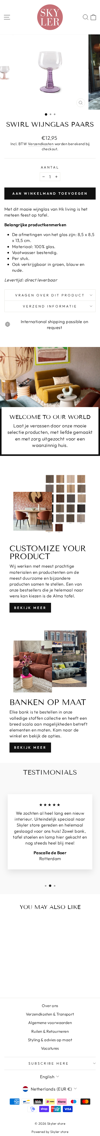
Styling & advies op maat (50, 1039)
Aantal (50, 167)
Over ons (50, 1005)
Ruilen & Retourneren (50, 1031)
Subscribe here (48, 1063)
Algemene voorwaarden (50, 1022)
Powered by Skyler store (50, 1132)
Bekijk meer (30, 608)
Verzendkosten (41, 144)
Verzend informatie (50, 306)
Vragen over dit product (50, 295)
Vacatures (50, 1048)
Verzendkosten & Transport (50, 1014)
